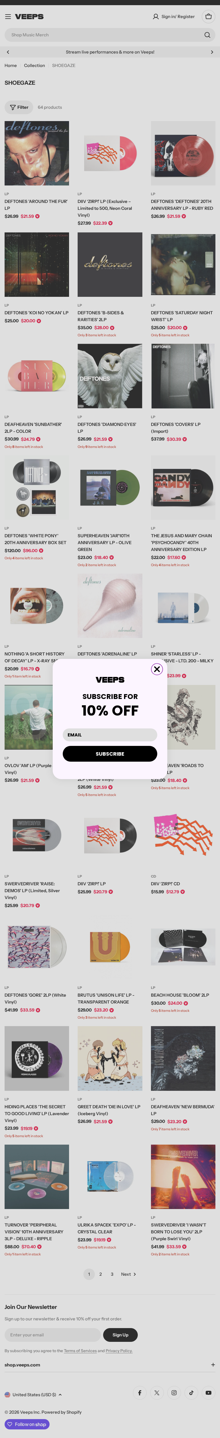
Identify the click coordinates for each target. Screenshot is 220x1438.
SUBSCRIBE (110, 753)
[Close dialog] (157, 669)
